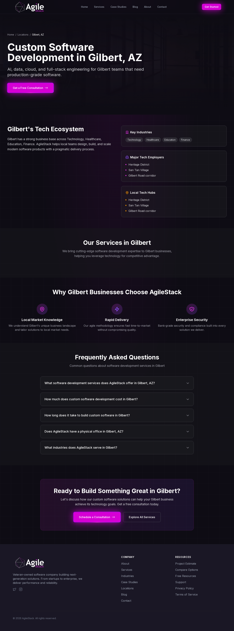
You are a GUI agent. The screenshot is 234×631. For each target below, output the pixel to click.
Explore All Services (142, 517)
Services (99, 6)
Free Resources (185, 576)
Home (84, 6)
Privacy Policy (184, 588)
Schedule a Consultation (94, 517)
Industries (127, 576)
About (147, 6)
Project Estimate (185, 563)
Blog (135, 6)
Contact (162, 6)
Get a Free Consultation (28, 88)
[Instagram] (20, 589)
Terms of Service (186, 594)
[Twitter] (14, 589)
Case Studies (118, 6)
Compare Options (186, 569)
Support (180, 582)
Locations (23, 34)
